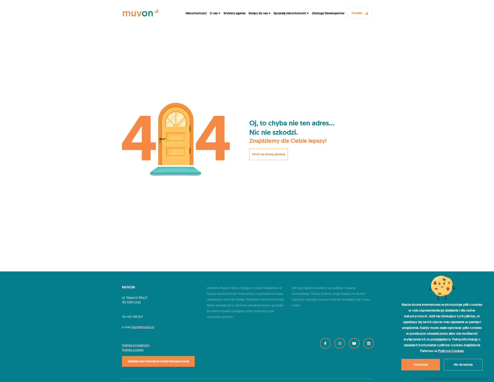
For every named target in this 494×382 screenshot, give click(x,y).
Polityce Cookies (451, 351)
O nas (214, 13)
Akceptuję (421, 365)
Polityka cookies (133, 350)
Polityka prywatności (136, 345)
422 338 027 (135, 317)
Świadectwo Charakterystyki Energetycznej (158, 361)
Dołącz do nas (259, 13)
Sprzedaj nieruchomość (290, 13)
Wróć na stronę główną (268, 154)
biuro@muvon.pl (142, 327)
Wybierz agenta (234, 13)
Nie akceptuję (463, 365)
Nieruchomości (196, 13)
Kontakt (357, 13)
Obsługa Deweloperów (328, 13)
